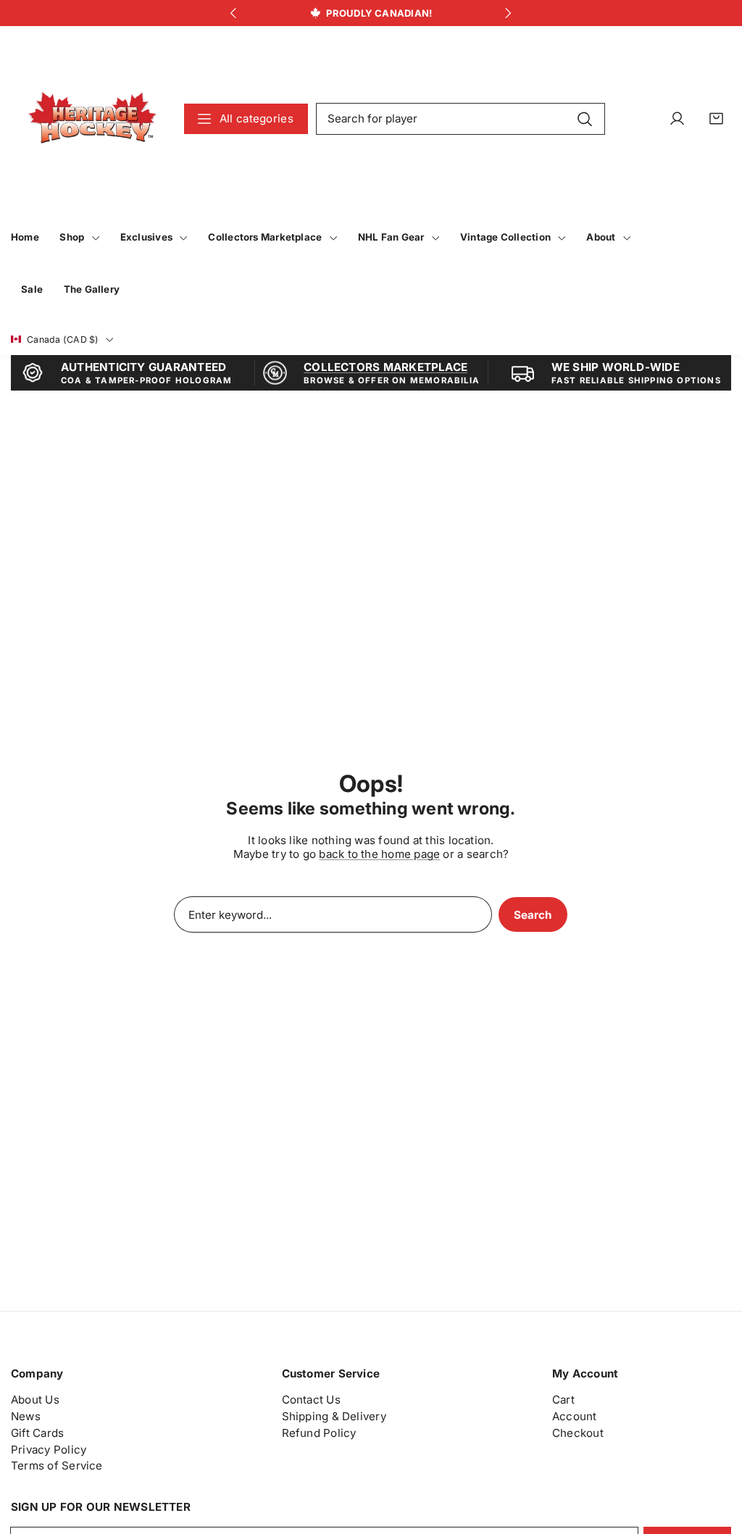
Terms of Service (57, 1465)
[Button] (234, 13)
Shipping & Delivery (334, 1416)
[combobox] (461, 119)
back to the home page (379, 854)
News (26, 1416)
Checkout (578, 1433)
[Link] (92, 118)
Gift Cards (37, 1433)
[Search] (585, 118)
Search (532, 915)
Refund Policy (319, 1433)
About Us (35, 1399)
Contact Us (311, 1399)
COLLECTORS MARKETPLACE (385, 367)
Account (574, 1416)
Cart (563, 1399)
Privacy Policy (48, 1449)
